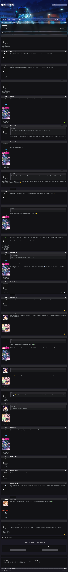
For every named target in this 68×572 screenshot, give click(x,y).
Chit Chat (11, 29)
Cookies (10, 570)
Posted (13, 35)
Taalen (6, 191)
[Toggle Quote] (11, 128)
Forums (5, 19)
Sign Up (63, 19)
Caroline (5, 51)
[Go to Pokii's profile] (5, 301)
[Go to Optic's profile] (5, 100)
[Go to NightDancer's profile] (3, 29)
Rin (5, 235)
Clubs (10, 19)
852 (6, 530)
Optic (6, 96)
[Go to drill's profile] (5, 317)
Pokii (6, 297)
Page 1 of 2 (11, 32)
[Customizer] (65, 19)
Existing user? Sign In (57, 19)
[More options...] (65, 35)
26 (6, 244)
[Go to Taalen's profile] (5, 195)
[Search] (66, 5)
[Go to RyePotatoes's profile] (5, 503)
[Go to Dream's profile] (5, 474)
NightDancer (8, 28)
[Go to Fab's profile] (5, 286)
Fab (5, 281)
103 (6, 307)
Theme (2, 570)
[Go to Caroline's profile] (5, 55)
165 (6, 291)
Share (57, 28)
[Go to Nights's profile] (5, 69)
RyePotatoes (6, 499)
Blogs (14, 19)
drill (5, 313)
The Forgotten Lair (39, 561)
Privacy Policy (6, 570)
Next (5, 32)
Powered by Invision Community (63, 570)
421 (6, 45)
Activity (19, 19)
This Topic (62, 4)
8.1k (6, 106)
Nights (6, 65)
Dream (6, 470)
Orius (6, 520)
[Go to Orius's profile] (5, 525)
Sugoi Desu (38, 562)
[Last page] (7, 32)
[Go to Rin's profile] (5, 239)
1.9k (6, 322)
